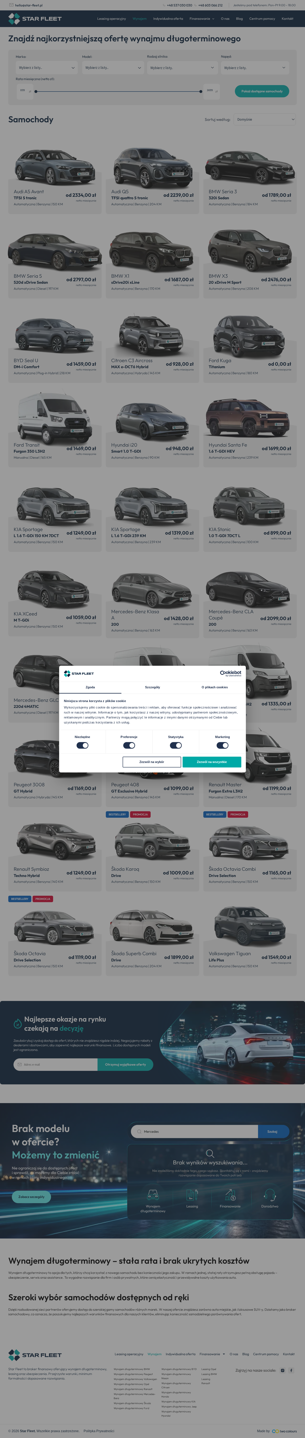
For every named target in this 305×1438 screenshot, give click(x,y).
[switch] (129, 745)
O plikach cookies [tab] (215, 687)
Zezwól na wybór (151, 762)
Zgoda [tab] (90, 687)
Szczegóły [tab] (152, 687)
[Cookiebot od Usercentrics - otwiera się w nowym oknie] (223, 673)
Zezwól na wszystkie (212, 762)
